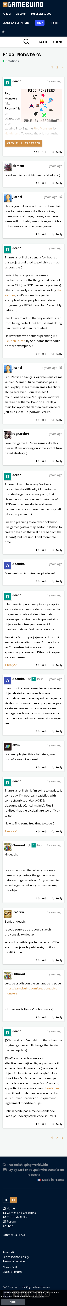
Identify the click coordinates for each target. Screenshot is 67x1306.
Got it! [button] (13, 1302)
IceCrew (18, 912)
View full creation (23, 143)
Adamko (18, 564)
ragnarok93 (20, 434)
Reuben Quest (15, 341)
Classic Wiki (11, 1267)
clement (18, 166)
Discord (21, 14)
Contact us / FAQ (14, 1235)
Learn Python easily (16, 1257)
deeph (16, 81)
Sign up (57, 41)
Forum (7, 14)
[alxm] (8, 746)
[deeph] (8, 82)
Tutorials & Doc (41, 14)
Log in (43, 41)
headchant (52, 1088)
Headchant (12, 133)
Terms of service (14, 1261)
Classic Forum (12, 1272)
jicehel (17, 197)
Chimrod (18, 845)
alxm (16, 745)
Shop (40, 23)
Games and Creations (16, 23)
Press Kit (8, 1252)
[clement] (8, 167)
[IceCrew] (8, 913)
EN (13, 1199)
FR (6, 1199)
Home (10, 1208)
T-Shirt (55, 23)
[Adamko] (8, 565)
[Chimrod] (8, 846)
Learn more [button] (38, 1296)
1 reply (9, 665)
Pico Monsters (43, 128)
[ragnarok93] (8, 435)
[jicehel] (8, 198)
